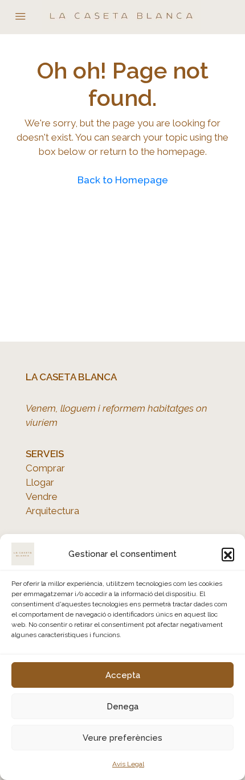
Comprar (45, 468)
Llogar (40, 482)
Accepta (122, 675)
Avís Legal (128, 764)
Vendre (42, 496)
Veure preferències (122, 738)
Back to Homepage (122, 180)
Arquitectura (52, 510)
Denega (122, 706)
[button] (228, 554)
